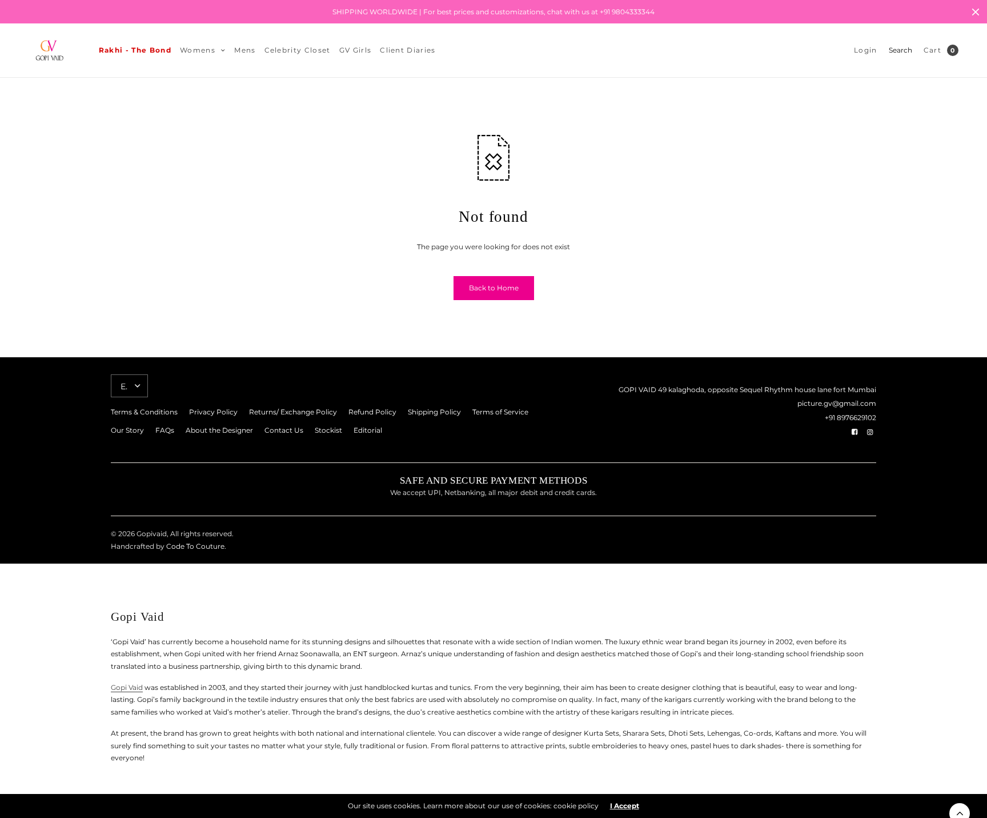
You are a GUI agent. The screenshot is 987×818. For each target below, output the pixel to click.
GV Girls (355, 50)
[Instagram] (869, 432)
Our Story (127, 430)
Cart (932, 50)
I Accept (624, 806)
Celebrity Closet (297, 50)
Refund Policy (372, 412)
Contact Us (283, 430)
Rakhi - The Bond (135, 50)
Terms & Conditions (144, 412)
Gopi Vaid (127, 687)
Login (865, 50)
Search (900, 50)
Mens (244, 50)
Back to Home (494, 288)
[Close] (975, 12)
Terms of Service (500, 412)
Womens (197, 50)
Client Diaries (407, 50)
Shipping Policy (434, 412)
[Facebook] (854, 432)
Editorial (368, 430)
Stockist (328, 430)
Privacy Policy (213, 412)
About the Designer (219, 430)
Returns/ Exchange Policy (293, 412)
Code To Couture (194, 546)
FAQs (164, 430)
